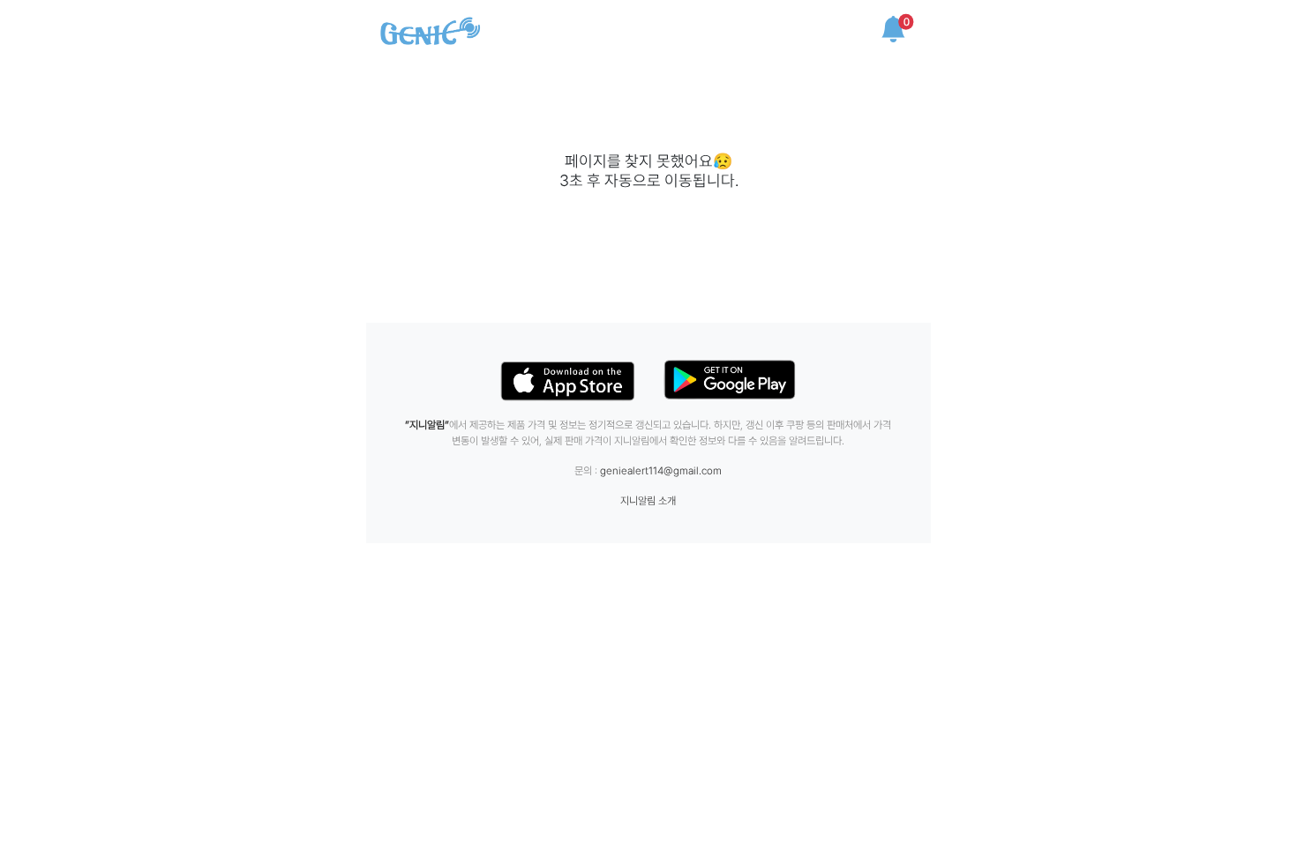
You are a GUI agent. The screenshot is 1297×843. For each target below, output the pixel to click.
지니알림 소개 (648, 501)
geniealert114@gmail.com (661, 471)
